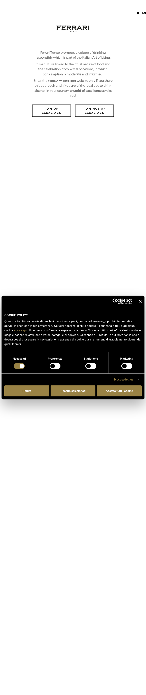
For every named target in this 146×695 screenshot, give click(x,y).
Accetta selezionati (73, 390)
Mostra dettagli (124, 379)
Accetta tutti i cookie (119, 390)
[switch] (55, 366)
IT (138, 13)
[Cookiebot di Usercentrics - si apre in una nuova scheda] (115, 301)
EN (144, 13)
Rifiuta (26, 390)
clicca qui (21, 330)
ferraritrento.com (62, 81)
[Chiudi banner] (140, 301)
